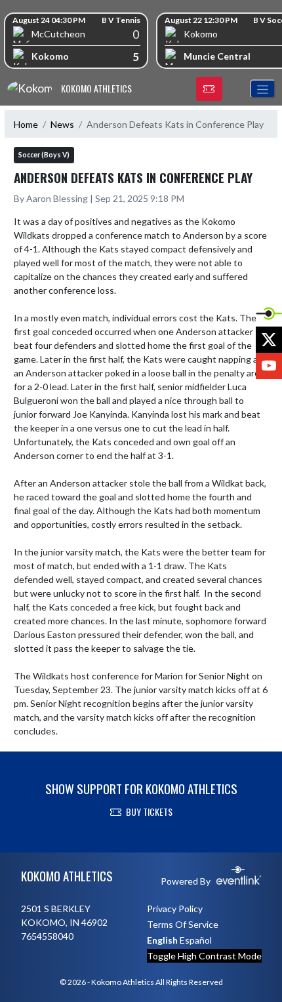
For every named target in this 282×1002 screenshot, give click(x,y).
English (162, 940)
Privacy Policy (175, 908)
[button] (209, 89)
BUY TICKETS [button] (149, 811)
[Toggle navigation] (262, 88)
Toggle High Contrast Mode (204, 955)
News (62, 124)
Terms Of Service (182, 924)
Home (26, 124)
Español (196, 940)
